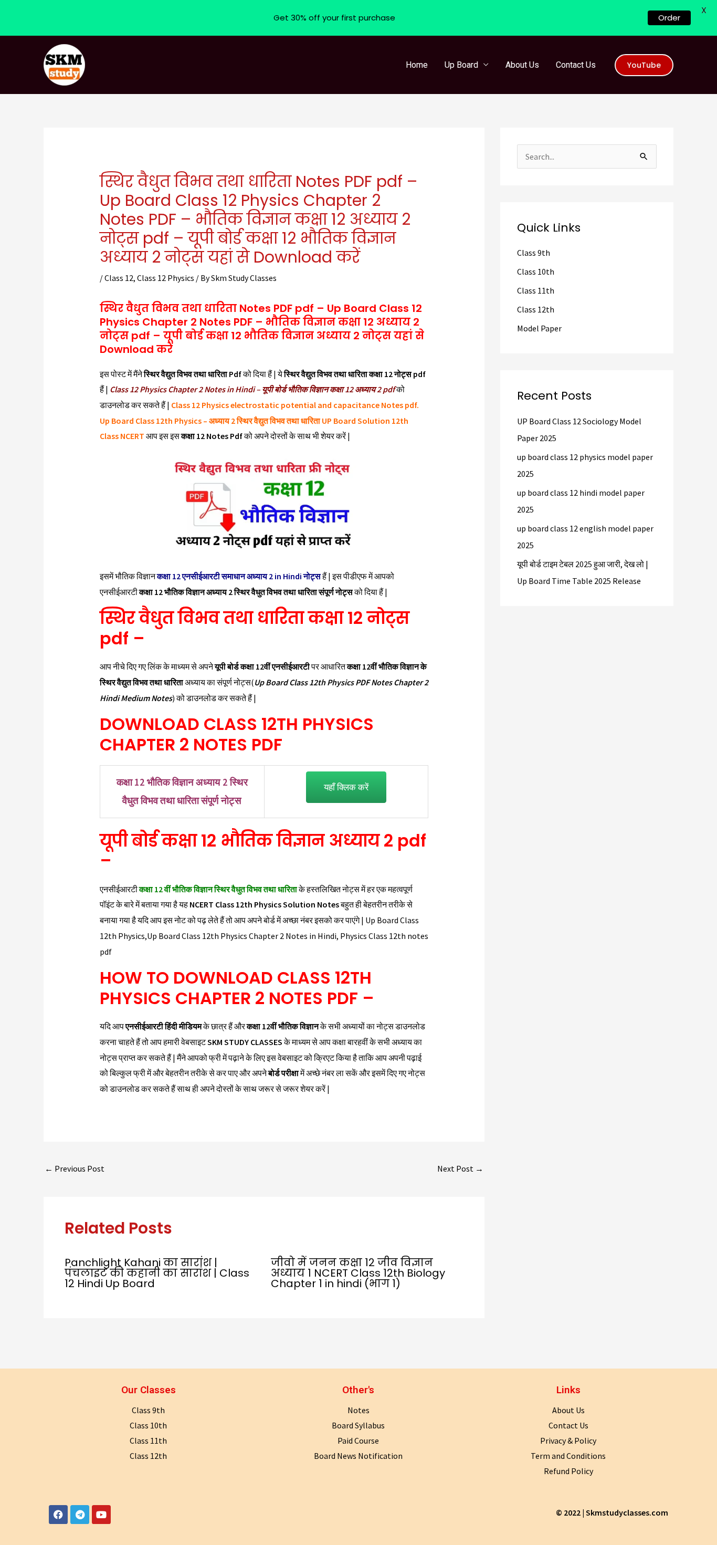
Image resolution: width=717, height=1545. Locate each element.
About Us (522, 65)
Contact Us (576, 65)
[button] (644, 65)
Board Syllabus (358, 1425)
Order (669, 17)
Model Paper (539, 328)
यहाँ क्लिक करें (346, 787)
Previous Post (74, 1168)
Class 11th (535, 290)
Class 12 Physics (165, 278)
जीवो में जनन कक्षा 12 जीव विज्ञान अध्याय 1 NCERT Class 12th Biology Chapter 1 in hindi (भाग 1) (358, 1273)
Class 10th (535, 271)
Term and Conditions (568, 1455)
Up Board (461, 65)
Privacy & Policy (568, 1440)
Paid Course (358, 1440)
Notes (358, 1410)
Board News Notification (358, 1455)
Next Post (460, 1168)
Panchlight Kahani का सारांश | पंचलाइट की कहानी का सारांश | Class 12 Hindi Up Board (157, 1273)
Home (417, 65)
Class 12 (118, 278)
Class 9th (533, 252)
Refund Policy (568, 1471)
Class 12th (535, 309)
